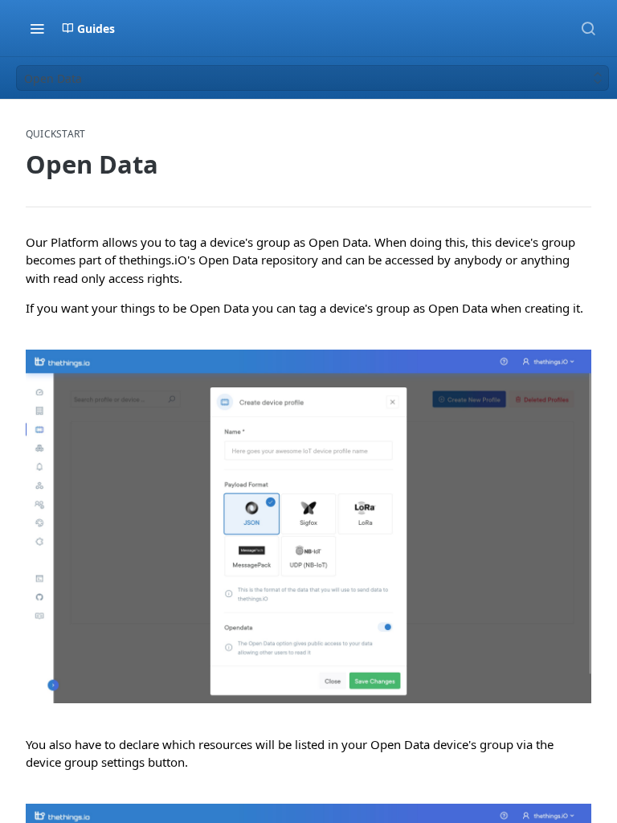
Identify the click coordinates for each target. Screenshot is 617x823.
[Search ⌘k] (588, 28)
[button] (308, 526)
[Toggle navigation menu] (37, 28)
